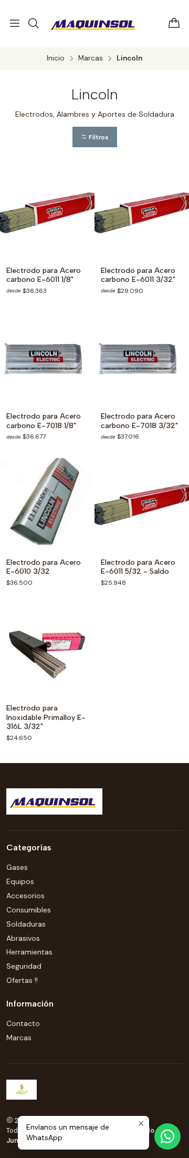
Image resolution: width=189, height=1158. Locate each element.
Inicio (56, 58)
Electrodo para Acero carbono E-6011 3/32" (138, 275)
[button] (94, 137)
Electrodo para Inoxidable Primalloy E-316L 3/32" (46, 717)
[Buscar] (33, 23)
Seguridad (23, 966)
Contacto (23, 1023)
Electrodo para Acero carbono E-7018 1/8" (43, 421)
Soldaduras (26, 924)
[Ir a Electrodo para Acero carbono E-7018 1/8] (47, 359)
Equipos (20, 881)
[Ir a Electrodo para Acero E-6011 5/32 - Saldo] (141, 505)
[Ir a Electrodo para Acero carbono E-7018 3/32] (141, 359)
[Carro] (174, 24)
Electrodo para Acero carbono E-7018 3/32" (139, 421)
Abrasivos (23, 938)
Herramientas (29, 952)
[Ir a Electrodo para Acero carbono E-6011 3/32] (141, 213)
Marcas (90, 58)
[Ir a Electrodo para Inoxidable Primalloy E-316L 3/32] (47, 651)
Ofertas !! (22, 980)
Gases (17, 867)
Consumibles (28, 910)
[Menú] (14, 23)
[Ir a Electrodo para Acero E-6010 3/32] (47, 505)
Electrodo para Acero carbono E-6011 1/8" (43, 275)
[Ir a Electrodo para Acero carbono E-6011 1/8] (47, 213)
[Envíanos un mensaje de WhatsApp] (167, 1136)
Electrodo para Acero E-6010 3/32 (43, 567)
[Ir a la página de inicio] (94, 23)
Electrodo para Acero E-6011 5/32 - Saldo (138, 567)
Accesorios (25, 895)
